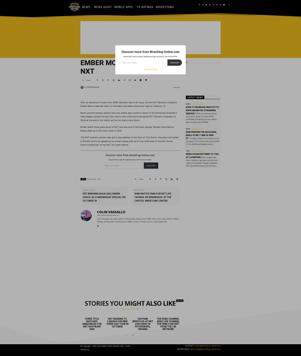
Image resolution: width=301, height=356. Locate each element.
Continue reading (150, 69)
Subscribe (174, 62)
